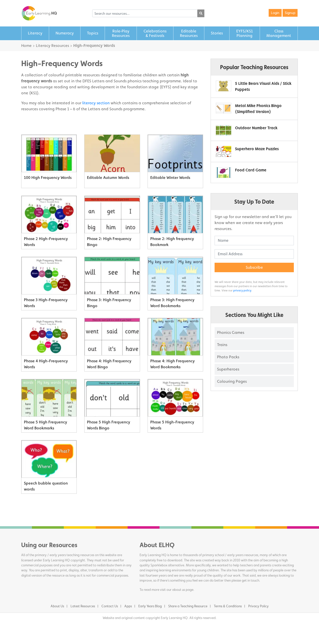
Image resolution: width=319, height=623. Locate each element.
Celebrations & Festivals (155, 33)
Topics (92, 33)
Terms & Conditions (228, 606)
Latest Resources (83, 606)
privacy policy (242, 290)
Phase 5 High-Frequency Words (172, 425)
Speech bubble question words (46, 486)
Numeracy (65, 33)
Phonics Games (230, 332)
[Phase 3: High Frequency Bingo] (112, 275)
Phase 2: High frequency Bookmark (172, 241)
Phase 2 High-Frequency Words (46, 241)
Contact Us (109, 606)
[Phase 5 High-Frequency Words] (175, 398)
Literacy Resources (52, 45)
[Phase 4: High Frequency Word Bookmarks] (175, 337)
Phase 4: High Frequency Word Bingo (109, 364)
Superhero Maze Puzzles (257, 148)
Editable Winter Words (170, 177)
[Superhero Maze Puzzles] (223, 151)
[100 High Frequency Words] (49, 153)
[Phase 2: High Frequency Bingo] (112, 214)
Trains (222, 344)
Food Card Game (250, 170)
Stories (217, 33)
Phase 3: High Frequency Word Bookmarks (172, 302)
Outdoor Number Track (256, 127)
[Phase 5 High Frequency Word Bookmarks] (49, 398)
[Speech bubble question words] (49, 459)
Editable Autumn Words (108, 177)
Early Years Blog (150, 606)
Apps (128, 606)
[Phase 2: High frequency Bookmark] (175, 214)
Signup (290, 13)
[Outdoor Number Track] (223, 130)
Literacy (35, 33)
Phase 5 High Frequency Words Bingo (108, 425)
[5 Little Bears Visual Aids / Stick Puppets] (223, 86)
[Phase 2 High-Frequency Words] (49, 214)
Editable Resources (189, 33)
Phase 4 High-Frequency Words (46, 364)
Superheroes (228, 369)
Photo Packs (228, 357)
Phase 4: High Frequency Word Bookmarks (172, 364)
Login (275, 13)
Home (26, 45)
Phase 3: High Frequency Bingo (109, 302)
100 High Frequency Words (48, 177)
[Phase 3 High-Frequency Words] (49, 275)
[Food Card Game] (223, 172)
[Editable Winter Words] (175, 153)
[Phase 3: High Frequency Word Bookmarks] (175, 275)
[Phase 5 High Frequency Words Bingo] (112, 398)
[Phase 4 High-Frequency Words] (49, 337)
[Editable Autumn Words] (112, 153)
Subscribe (254, 267)
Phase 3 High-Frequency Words (46, 302)
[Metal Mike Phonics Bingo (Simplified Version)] (223, 108)
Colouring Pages (232, 381)
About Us (57, 606)
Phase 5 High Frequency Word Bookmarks (45, 425)
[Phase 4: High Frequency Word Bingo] (112, 337)
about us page (182, 590)
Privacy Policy (258, 606)
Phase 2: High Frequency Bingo (109, 241)
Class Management (278, 33)
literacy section (96, 103)
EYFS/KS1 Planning (244, 33)
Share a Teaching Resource (187, 606)
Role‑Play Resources (121, 33)
